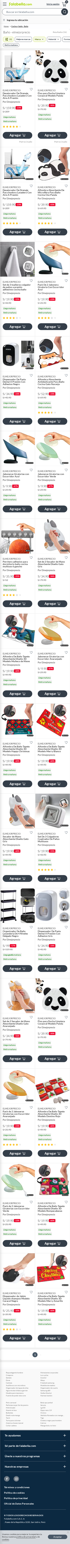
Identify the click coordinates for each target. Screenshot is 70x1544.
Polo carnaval (11, 1403)
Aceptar (57, 1536)
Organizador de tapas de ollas (17, 1388)
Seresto (9, 1378)
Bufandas (9, 1413)
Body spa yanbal (46, 1403)
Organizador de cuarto (49, 1388)
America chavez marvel (14, 1423)
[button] (35, 12)
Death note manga (13, 1415)
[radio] (4, 126)
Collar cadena (11, 1426)
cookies (5, 1539)
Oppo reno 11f (46, 1410)
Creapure (9, 1375)
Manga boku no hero (48, 1426)
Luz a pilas (44, 1375)
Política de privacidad (16, 1498)
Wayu (42, 1380)
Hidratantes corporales (49, 1373)
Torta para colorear (13, 1420)
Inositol (43, 1378)
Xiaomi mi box (11, 1410)
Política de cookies (14, 1492)
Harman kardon (46, 1396)
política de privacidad (26, 1536)
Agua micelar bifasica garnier (17, 1390)
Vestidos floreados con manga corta (52, 1415)
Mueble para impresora (14, 1393)
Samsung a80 (45, 1390)
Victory (43, 1413)
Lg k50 (42, 1408)
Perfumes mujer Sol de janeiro (17, 1405)
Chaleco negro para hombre (51, 1420)
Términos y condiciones (17, 1487)
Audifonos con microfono (15, 1385)
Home (6, 26)
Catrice (43, 1423)
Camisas (9, 1383)
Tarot (8, 1418)
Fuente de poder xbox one (16, 1396)
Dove (8, 1380)
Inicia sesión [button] (53, 4)
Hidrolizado (10, 1408)
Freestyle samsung (47, 1383)
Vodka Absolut (46, 1393)
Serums (43, 1405)
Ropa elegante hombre (14, 1373)
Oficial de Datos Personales (19, 1503)
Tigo (42, 1418)
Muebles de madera (47, 1385)
